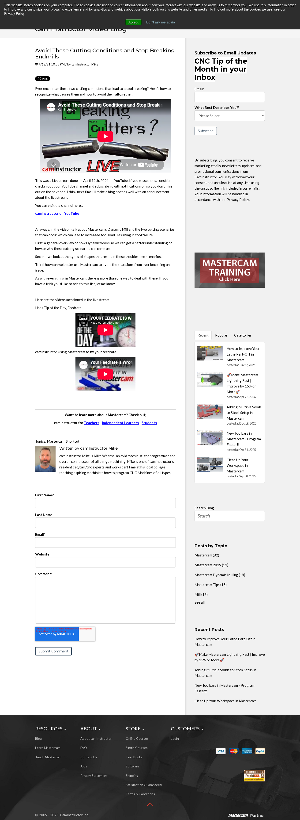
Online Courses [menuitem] (137, 738)
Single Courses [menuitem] (137, 748)
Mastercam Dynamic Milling (220, 575)
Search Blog (204, 508)
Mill (201, 594)
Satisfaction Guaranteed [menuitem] (144, 785)
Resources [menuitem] (49, 728)
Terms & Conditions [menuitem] (140, 794)
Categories (243, 335)
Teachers (91, 423)
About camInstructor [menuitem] (96, 738)
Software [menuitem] (132, 766)
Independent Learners (120, 423)
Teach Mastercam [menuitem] (48, 757)
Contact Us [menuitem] (88, 757)
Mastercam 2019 (211, 565)
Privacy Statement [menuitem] (94, 776)
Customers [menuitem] (185, 728)
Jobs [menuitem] (83, 766)
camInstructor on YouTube (57, 213)
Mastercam (55, 441)
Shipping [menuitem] (132, 776)
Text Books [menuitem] (134, 757)
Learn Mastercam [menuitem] (47, 748)
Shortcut (72, 441)
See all (200, 602)
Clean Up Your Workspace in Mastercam (225, 701)
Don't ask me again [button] (160, 22)
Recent (203, 335)
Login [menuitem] (175, 738)
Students (149, 423)
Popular (221, 335)
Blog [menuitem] (38, 738)
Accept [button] (133, 22)
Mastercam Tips (211, 584)
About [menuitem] (88, 728)
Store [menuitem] (133, 728)
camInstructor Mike (84, 64)
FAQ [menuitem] (83, 748)
